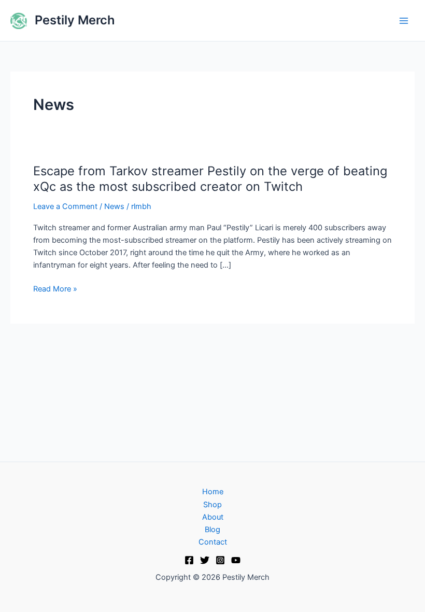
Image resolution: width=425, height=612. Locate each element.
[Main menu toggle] (404, 21)
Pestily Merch (75, 19)
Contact (213, 542)
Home (212, 491)
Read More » (55, 289)
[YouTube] (235, 560)
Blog (212, 529)
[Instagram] (220, 560)
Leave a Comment (65, 206)
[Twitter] (204, 560)
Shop (212, 504)
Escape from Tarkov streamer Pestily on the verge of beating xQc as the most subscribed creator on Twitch (210, 178)
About (212, 517)
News (114, 206)
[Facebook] (189, 560)
